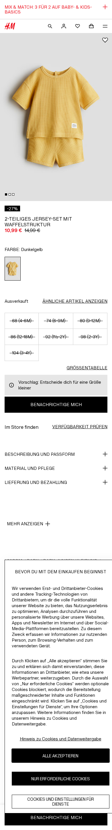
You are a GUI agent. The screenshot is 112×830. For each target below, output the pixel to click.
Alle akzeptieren (60, 755)
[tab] (6, 194)
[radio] (13, 268)
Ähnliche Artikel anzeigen (75, 301)
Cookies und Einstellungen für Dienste (60, 801)
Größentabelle (87, 367)
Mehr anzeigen (25, 523)
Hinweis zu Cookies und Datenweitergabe (60, 738)
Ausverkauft (16, 301)
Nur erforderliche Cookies (60, 778)
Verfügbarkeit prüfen (79, 426)
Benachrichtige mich (56, 404)
